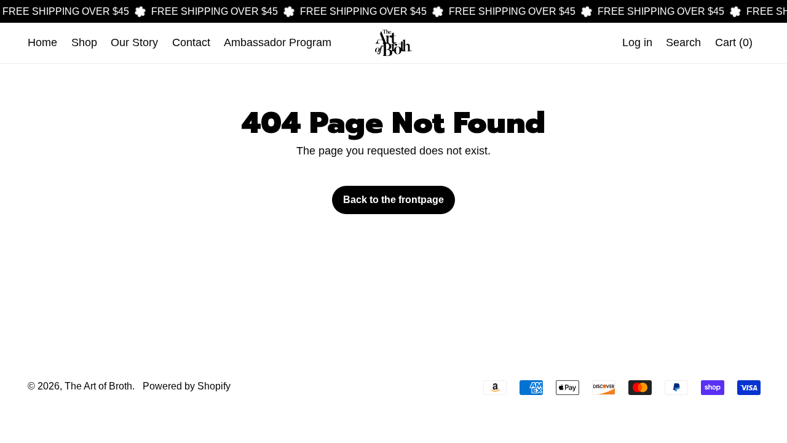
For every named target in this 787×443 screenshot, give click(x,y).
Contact (191, 42)
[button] (683, 42)
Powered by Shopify (187, 385)
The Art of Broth (98, 385)
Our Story (134, 42)
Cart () (733, 45)
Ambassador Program (277, 42)
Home (42, 42)
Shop (84, 42)
